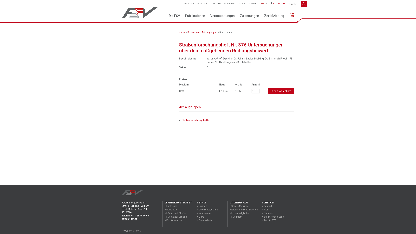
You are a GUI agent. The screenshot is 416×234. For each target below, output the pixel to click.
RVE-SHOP (202, 3)
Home (182, 32)
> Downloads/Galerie (207, 209)
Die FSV (174, 16)
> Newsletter (171, 209)
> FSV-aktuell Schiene (176, 216)
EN (265, 3)
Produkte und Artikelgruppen (202, 32)
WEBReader (230, 3)
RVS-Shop (189, 3)
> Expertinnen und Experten (244, 209)
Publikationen (195, 16)
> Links (200, 216)
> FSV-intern (236, 216)
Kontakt (253, 3)
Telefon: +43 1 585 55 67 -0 (136, 215)
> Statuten (267, 213)
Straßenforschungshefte (195, 120)
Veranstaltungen (222, 16)
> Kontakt (267, 206)
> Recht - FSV (269, 220)
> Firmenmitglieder (239, 213)
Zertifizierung (274, 16)
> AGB (265, 209)
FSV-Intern (278, 3)
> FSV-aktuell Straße (175, 213)
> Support (202, 206)
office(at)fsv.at (129, 219)
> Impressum (204, 213)
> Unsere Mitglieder (239, 206)
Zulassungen (249, 16)
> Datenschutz (204, 220)
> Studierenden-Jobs (273, 216)
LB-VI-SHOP (215, 3)
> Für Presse (171, 206)
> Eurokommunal (173, 220)
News (242, 3)
